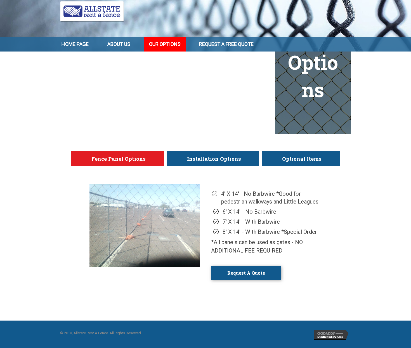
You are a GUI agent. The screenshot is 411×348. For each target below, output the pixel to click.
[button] (246, 273)
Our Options (165, 44)
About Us (118, 44)
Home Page (75, 44)
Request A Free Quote (226, 44)
